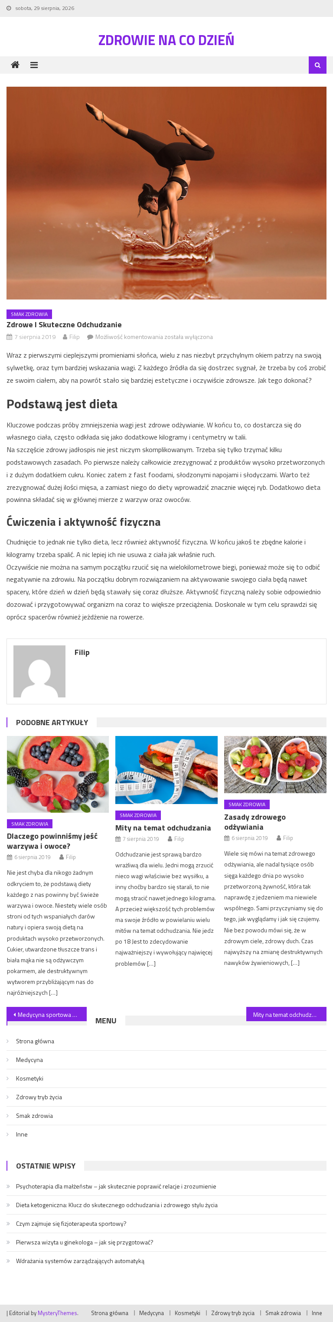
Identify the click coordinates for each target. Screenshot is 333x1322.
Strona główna (35, 1040)
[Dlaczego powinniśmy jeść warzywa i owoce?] (58, 774)
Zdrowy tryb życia (39, 1096)
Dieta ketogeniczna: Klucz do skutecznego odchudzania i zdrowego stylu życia (117, 1204)
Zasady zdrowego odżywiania (255, 822)
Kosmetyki (29, 1078)
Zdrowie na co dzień (166, 39)
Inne (22, 1134)
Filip (74, 336)
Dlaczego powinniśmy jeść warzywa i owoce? (52, 841)
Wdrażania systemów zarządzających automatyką (80, 1260)
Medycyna (29, 1059)
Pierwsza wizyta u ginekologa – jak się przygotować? (84, 1242)
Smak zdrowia (29, 314)
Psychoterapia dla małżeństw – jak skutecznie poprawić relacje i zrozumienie (116, 1186)
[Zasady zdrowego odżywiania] (275, 765)
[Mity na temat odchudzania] (166, 770)
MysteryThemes (57, 1313)
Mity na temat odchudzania (163, 828)
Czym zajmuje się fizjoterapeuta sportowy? (71, 1223)
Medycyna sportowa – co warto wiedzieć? (52, 1014)
